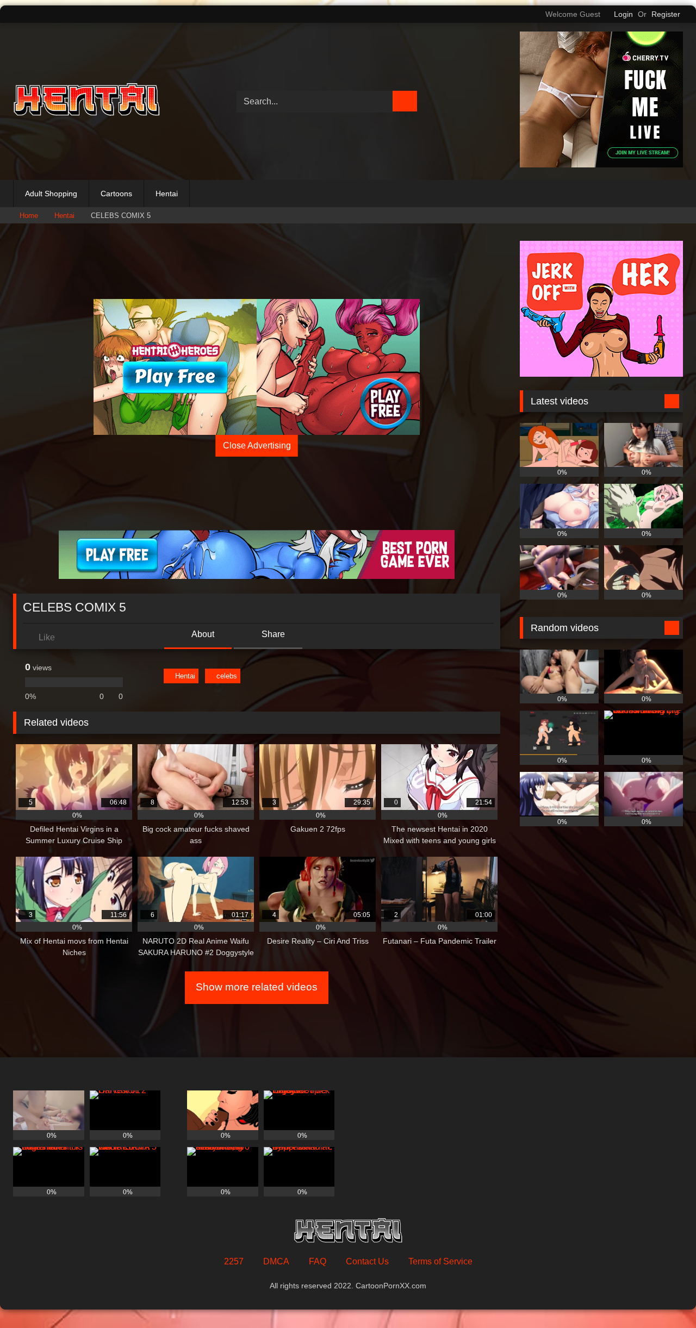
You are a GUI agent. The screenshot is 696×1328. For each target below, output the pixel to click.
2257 (234, 1261)
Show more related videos (257, 987)
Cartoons (116, 193)
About (202, 634)
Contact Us (367, 1261)
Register (665, 14)
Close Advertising (257, 445)
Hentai (167, 193)
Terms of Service (440, 1261)
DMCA (276, 1261)
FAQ (317, 1261)
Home (29, 215)
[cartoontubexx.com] (86, 101)
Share (272, 634)
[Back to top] (663, 1295)
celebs (226, 676)
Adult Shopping (51, 193)
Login (623, 14)
